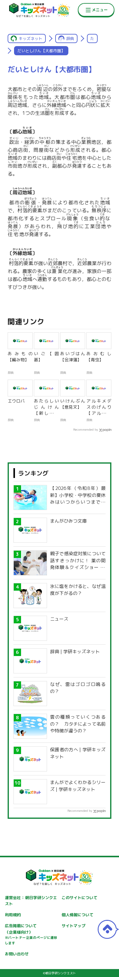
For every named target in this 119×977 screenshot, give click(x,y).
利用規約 (13, 914)
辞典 (70, 38)
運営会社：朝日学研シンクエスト (31, 901)
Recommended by (85, 429)
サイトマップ (73, 925)
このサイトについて (79, 897)
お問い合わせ (17, 954)
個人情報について (77, 914)
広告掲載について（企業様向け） (31, 934)
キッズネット (30, 38)
